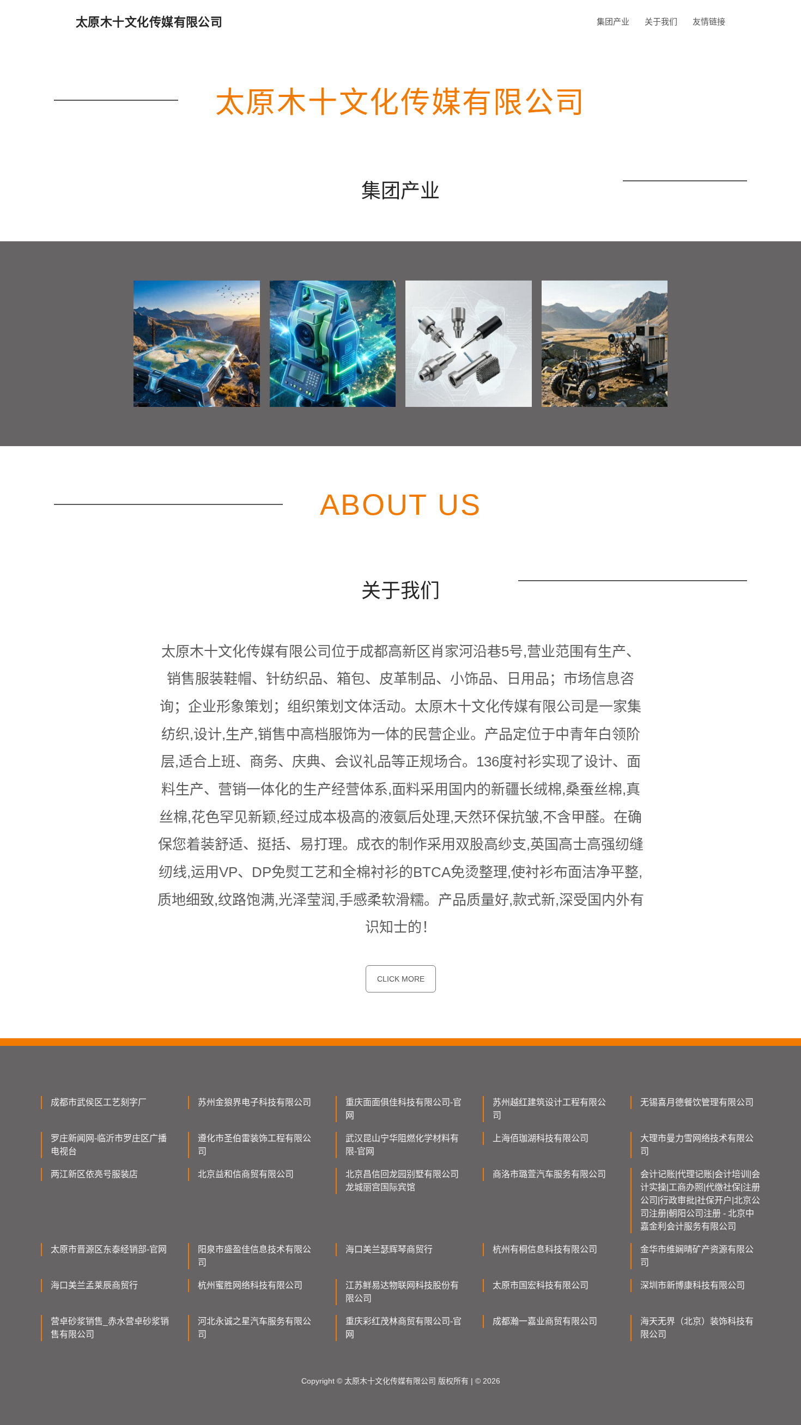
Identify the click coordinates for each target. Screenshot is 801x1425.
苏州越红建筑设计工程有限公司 (549, 1109)
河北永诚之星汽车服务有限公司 (254, 1328)
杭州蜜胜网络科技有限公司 (250, 1285)
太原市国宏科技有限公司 (540, 1285)
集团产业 (613, 21)
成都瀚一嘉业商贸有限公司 (545, 1321)
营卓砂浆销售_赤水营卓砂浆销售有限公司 (110, 1328)
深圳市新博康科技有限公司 (692, 1285)
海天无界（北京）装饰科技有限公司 (697, 1328)
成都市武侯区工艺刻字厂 (99, 1102)
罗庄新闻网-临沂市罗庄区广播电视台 (109, 1145)
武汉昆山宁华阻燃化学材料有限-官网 (402, 1145)
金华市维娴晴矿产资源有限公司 (697, 1256)
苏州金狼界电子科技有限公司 (254, 1102)
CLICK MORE (400, 979)
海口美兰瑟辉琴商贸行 (389, 1249)
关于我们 (661, 21)
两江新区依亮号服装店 (94, 1174)
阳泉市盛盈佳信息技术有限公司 (254, 1256)
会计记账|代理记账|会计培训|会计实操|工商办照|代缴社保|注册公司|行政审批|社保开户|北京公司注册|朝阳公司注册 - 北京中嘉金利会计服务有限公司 (700, 1200)
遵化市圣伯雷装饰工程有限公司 (254, 1145)
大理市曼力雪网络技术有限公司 (697, 1145)
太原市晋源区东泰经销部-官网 (109, 1249)
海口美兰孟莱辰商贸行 (94, 1285)
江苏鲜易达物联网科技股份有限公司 (402, 1292)
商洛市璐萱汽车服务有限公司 (549, 1174)
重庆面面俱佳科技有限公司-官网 (403, 1109)
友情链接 (709, 21)
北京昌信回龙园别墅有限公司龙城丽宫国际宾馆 (402, 1181)
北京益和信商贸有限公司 (246, 1174)
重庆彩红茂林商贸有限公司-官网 (403, 1328)
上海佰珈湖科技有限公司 (540, 1138)
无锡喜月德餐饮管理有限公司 (697, 1102)
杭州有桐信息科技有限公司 (545, 1249)
